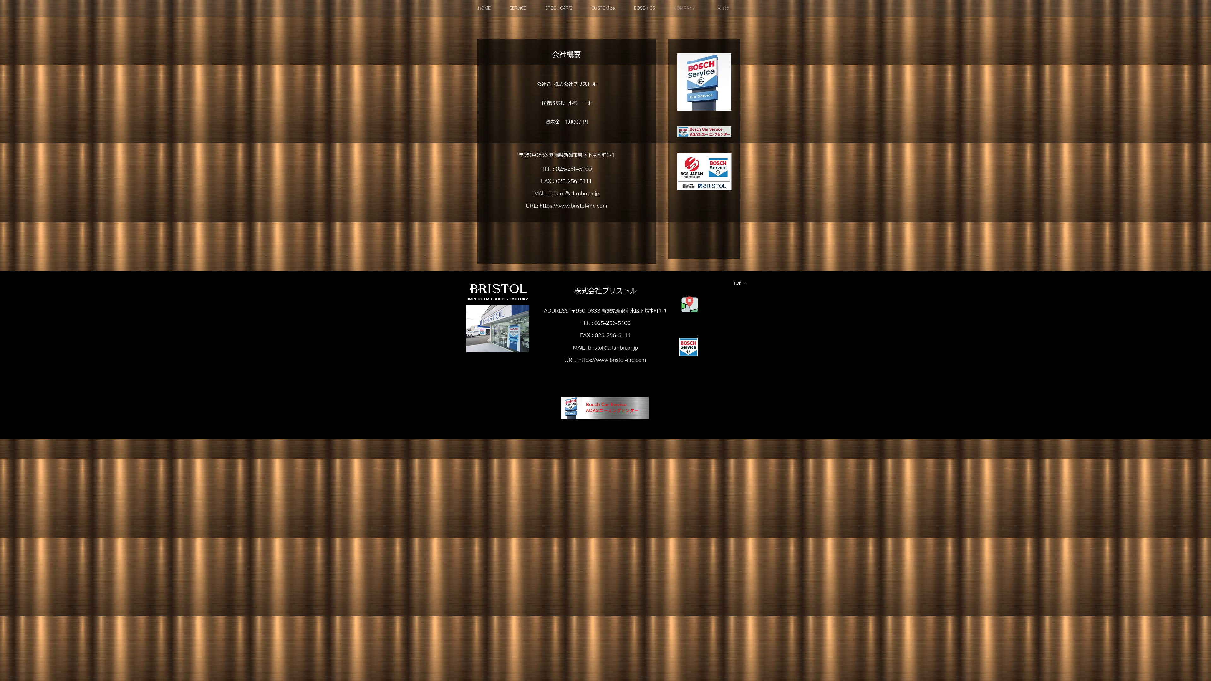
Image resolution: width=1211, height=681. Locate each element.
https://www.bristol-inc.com (573, 205)
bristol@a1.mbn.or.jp (574, 193)
